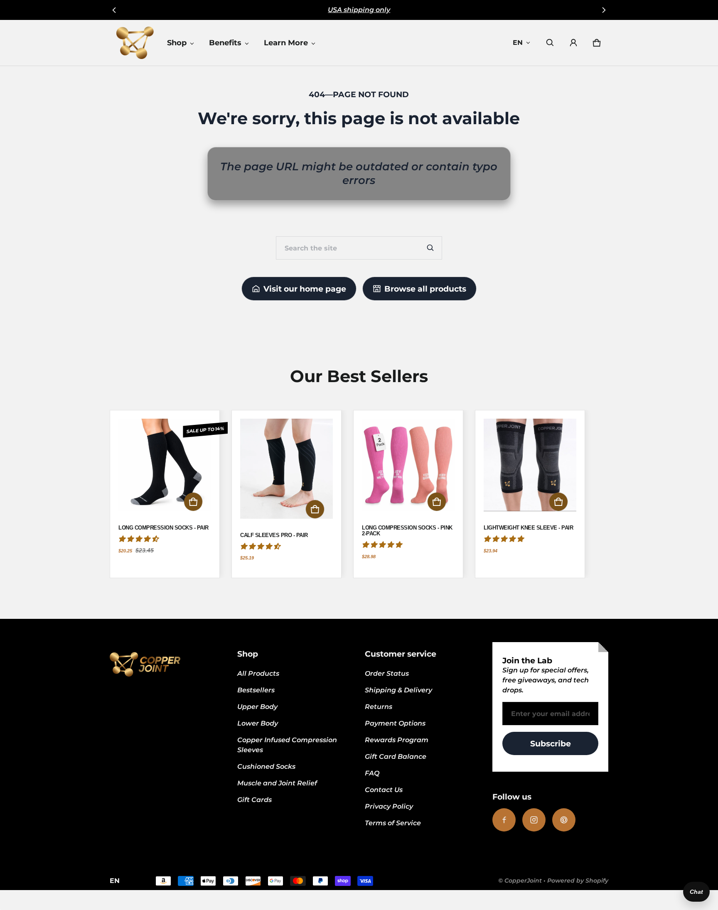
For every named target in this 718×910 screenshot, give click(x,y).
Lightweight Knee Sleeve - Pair (528, 528)
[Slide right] (603, 10)
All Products (258, 673)
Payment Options (395, 723)
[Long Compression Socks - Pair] (164, 469)
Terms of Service (393, 823)
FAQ (372, 773)
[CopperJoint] (135, 43)
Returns (378, 707)
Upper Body (257, 707)
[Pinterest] (563, 820)
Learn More (286, 42)
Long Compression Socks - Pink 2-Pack (407, 531)
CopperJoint (523, 880)
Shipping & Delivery (398, 690)
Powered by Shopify (577, 880)
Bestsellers (256, 690)
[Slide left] (114, 10)
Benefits (225, 42)
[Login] (573, 42)
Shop (177, 42)
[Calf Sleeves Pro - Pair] (286, 473)
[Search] (430, 248)
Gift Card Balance (395, 756)
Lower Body (257, 723)
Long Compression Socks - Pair (163, 528)
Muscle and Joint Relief (277, 783)
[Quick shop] (193, 502)
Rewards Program (396, 740)
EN (518, 43)
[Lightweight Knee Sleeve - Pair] (530, 469)
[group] (170, 494)
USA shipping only (359, 10)
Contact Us (384, 790)
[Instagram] (534, 820)
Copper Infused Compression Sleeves (287, 745)
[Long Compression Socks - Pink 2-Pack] (408, 469)
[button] (550, 42)
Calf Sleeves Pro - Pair (274, 535)
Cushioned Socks (266, 766)
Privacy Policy (389, 806)
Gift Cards (254, 800)
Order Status (387, 673)
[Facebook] (504, 820)
